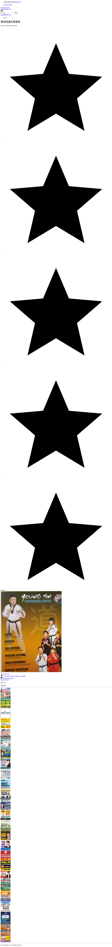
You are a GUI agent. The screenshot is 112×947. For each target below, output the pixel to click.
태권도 (5, 17)
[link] (56, 693)
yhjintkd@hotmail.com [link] (8, 678)
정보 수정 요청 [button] (5, 679)
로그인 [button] (5, 4)
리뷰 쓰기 (3, 685)
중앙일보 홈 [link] (18, 2)
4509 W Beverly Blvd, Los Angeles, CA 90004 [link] (14, 676)
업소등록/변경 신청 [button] (6, 9)
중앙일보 (5, 7)
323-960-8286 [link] (6, 674)
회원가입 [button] (9, 4)
